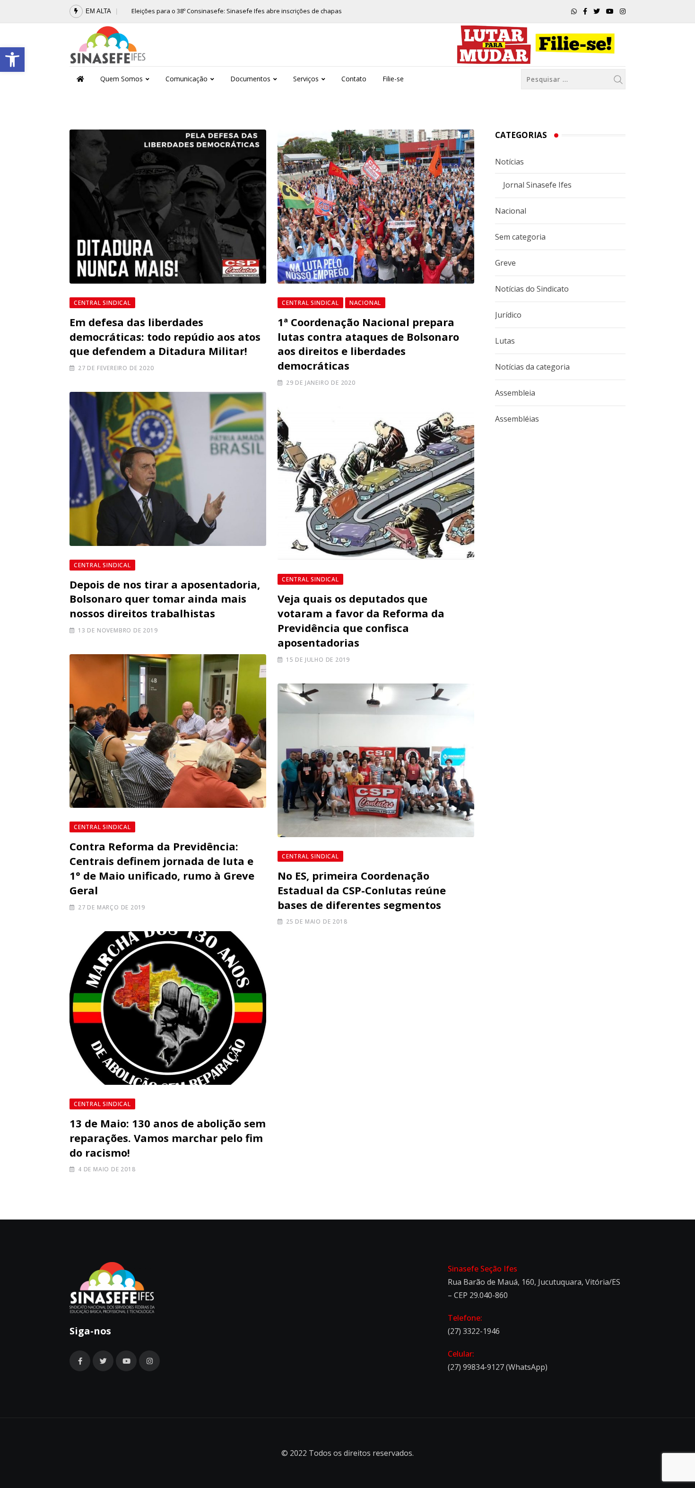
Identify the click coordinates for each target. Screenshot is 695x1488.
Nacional (510, 211)
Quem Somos (121, 78)
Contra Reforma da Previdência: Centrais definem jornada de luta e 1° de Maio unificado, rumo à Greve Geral (162, 868)
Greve (505, 263)
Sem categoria (520, 237)
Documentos (250, 78)
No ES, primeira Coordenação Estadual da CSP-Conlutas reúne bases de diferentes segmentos (362, 890)
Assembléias (517, 419)
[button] (12, 59)
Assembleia (515, 393)
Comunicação (186, 78)
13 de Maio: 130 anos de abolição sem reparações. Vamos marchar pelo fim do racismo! (168, 1137)
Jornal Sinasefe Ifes (537, 185)
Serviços (306, 78)
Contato (353, 78)
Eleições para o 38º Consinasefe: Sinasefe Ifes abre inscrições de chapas (236, 11)
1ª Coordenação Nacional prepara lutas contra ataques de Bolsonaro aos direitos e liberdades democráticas (368, 343)
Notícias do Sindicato (532, 289)
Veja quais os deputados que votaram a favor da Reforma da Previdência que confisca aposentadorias (361, 620)
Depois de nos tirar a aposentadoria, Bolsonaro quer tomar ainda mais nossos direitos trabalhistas (165, 599)
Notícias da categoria (532, 367)
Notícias (509, 161)
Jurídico (508, 315)
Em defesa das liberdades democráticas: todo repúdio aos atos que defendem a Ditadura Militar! (165, 336)
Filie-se (393, 78)
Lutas (505, 341)
